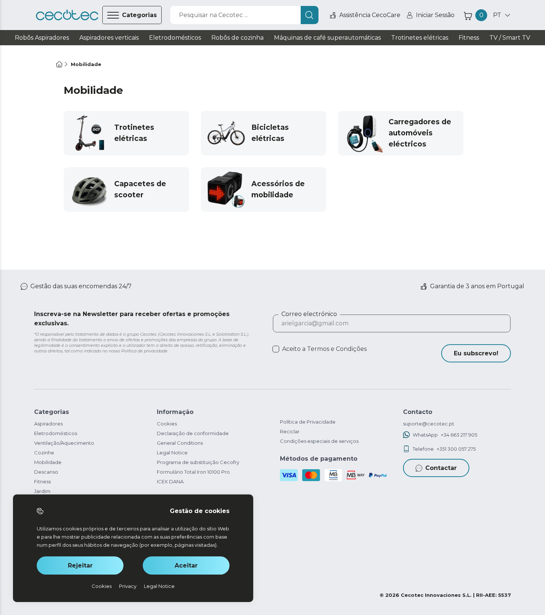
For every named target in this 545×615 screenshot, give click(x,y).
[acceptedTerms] (275, 349)
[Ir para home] (59, 64)
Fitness (42, 481)
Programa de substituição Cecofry (198, 462)
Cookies (167, 424)
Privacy (127, 586)
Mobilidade (48, 462)
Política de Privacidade (308, 422)
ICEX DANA (170, 481)
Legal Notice (172, 453)
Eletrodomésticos (55, 433)
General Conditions (180, 443)
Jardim (42, 491)
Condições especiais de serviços (319, 441)
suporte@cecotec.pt (428, 424)
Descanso (46, 472)
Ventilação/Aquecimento (64, 443)
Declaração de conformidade (193, 433)
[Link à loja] (67, 15)
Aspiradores (48, 424)
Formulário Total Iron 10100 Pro (193, 472)
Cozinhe (44, 453)
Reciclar (290, 431)
